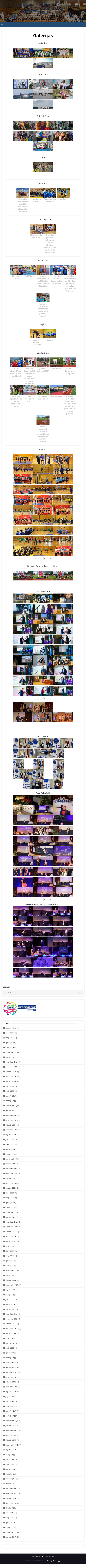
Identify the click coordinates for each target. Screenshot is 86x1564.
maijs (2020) (9, 1348)
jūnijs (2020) (9, 1343)
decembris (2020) (11, 1314)
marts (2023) (10, 1207)
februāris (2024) (11, 1159)
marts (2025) (10, 1101)
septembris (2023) (12, 1183)
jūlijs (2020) (9, 1338)
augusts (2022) (10, 1241)
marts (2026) (10, 1047)
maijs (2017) (9, 1518)
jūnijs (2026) (9, 1033)
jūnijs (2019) (9, 1401)
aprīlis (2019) (10, 1411)
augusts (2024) (10, 1135)
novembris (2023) (11, 1173)
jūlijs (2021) (9, 1295)
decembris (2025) (11, 1062)
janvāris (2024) (10, 1164)
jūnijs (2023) (9, 1193)
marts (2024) (10, 1154)
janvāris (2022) (10, 1275)
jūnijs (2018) (9, 1459)
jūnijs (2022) (9, 1251)
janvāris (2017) (10, 1537)
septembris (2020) (12, 1329)
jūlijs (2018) (9, 1455)
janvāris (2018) (10, 1484)
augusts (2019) (10, 1391)
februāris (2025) (11, 1106)
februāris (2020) (11, 1362)
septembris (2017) (12, 1503)
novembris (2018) (11, 1435)
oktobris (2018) (10, 1440)
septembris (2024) (12, 1130)
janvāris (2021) (10, 1309)
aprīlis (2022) (10, 1261)
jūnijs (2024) (9, 1139)
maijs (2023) (9, 1198)
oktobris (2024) (10, 1125)
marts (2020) (10, 1358)
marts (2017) (10, 1527)
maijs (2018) (9, 1464)
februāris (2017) (11, 1532)
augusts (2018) (10, 1450)
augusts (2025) (10, 1081)
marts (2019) (10, 1416)
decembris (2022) (11, 1222)
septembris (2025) (12, 1076)
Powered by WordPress (34, 1561)
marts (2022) (10, 1265)
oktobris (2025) (10, 1072)
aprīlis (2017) (10, 1522)
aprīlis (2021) (10, 1304)
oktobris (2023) (10, 1178)
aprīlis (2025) (10, 1096)
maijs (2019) (9, 1406)
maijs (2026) (9, 1038)
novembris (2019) (11, 1377)
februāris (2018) (11, 1479)
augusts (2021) (10, 1290)
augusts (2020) (10, 1333)
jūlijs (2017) (9, 1508)
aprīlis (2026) (10, 1042)
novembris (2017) (11, 1493)
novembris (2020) (11, 1319)
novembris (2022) (11, 1227)
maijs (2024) (9, 1144)
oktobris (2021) (10, 1280)
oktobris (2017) (10, 1498)
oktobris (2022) (10, 1232)
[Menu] (2, 24)
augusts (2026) (10, 1028)
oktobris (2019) (10, 1382)
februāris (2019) (11, 1421)
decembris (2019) (11, 1372)
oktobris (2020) (10, 1324)
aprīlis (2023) (10, 1202)
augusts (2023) (10, 1188)
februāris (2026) (11, 1052)
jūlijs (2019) (9, 1396)
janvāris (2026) (10, 1057)
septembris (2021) (12, 1285)
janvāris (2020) (10, 1367)
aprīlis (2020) (10, 1353)
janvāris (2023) (10, 1217)
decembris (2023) (11, 1169)
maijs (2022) (9, 1256)
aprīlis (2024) (10, 1149)
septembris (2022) (12, 1236)
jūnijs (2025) (9, 1086)
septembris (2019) (12, 1387)
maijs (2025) (9, 1091)
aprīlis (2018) (10, 1469)
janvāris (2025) (10, 1110)
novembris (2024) (11, 1120)
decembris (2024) (11, 1115)
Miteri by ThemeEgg (53, 1561)
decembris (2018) (11, 1430)
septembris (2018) (12, 1445)
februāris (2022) (11, 1270)
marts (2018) (10, 1474)
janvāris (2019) (10, 1425)
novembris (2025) (11, 1067)
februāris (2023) (11, 1212)
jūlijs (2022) (9, 1246)
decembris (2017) (11, 1488)
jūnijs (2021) (9, 1299)
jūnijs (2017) (9, 1513)
